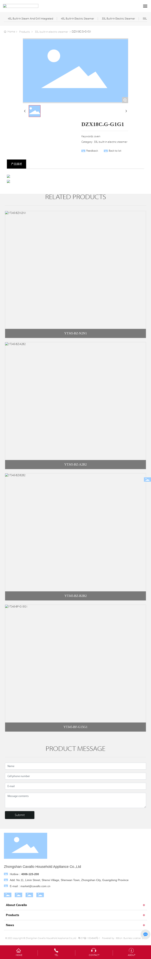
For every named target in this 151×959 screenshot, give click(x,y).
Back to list (115, 150)
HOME (19, 955)
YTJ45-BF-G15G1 (75, 727)
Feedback (92, 150)
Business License (132, 938)
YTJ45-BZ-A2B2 (75, 464)
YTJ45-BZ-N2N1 (75, 333)
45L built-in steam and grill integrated (30, 18)
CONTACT (94, 955)
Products (24, 31)
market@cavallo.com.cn (35, 886)
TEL (56, 955)
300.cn (119, 938)
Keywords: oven (90, 136)
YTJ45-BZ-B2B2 (75, 595)
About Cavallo (16, 905)
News (10, 925)
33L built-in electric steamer (118, 18)
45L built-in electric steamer (77, 18)
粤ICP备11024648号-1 (89, 938)
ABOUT (131, 955)
